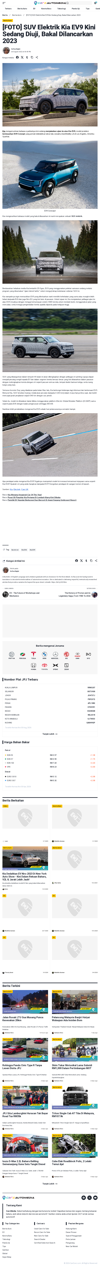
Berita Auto (22, 9)
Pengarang (70, 1243)
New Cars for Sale (41, 1236)
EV (34, 9)
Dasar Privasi (71, 1232)
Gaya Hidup (6, 1257)
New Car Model (72, 1246)
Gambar (5, 1250)
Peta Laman (71, 1239)
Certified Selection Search (44, 1243)
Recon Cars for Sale (42, 1232)
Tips (88, 9)
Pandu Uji (76, 9)
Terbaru (8, 9)
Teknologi (61, 9)
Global (4, 1253)
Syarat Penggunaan (74, 1236)
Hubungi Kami (71, 1229)
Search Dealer (39, 1239)
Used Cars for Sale (41, 1229)
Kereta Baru (46, 9)
